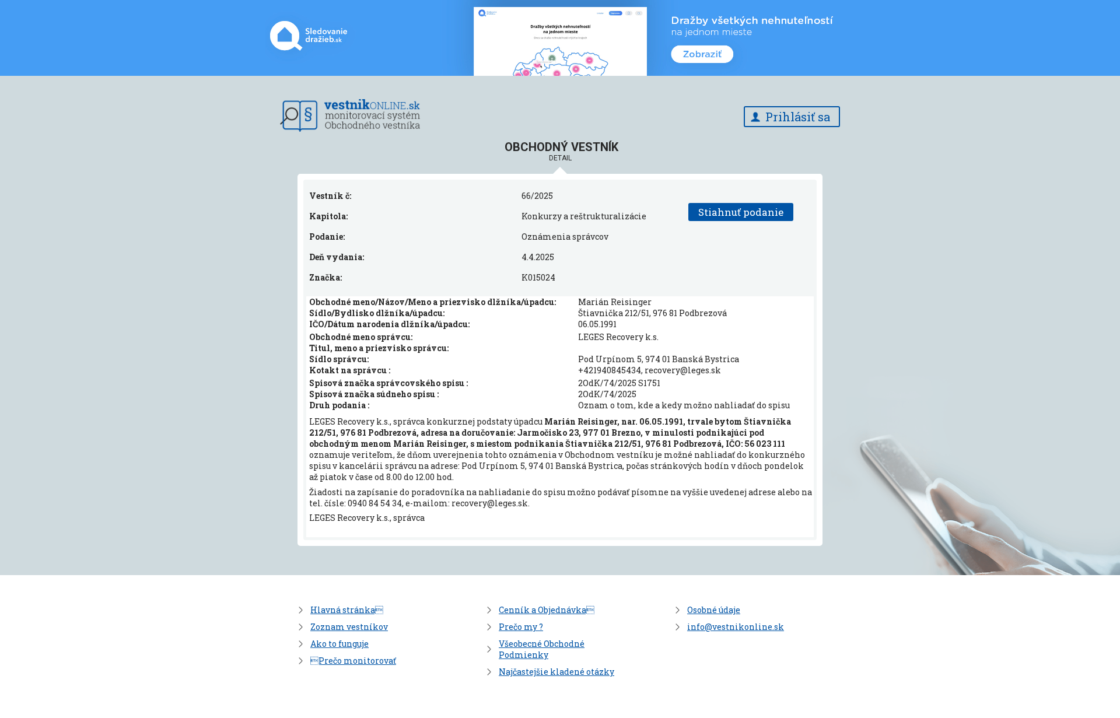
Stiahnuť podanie (740, 212)
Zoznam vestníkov (349, 626)
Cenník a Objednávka (546, 609)
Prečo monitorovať (353, 660)
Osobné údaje (713, 609)
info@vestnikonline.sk (735, 626)
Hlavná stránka (346, 609)
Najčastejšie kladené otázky (556, 671)
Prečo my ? (521, 626)
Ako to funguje (339, 643)
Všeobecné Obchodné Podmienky (541, 649)
